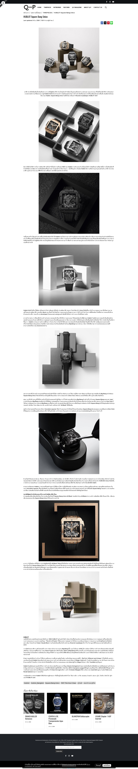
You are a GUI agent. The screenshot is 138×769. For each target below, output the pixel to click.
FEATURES (66, 7)
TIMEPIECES (47, 7)
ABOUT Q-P (87, 7)
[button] (106, 7)
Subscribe (59, 751)
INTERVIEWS (57, 7)
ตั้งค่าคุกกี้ (98, 765)
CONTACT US (98, 7)
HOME (39, 7)
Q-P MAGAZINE (76, 7)
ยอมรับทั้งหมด (106, 765)
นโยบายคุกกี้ (38, 766)
